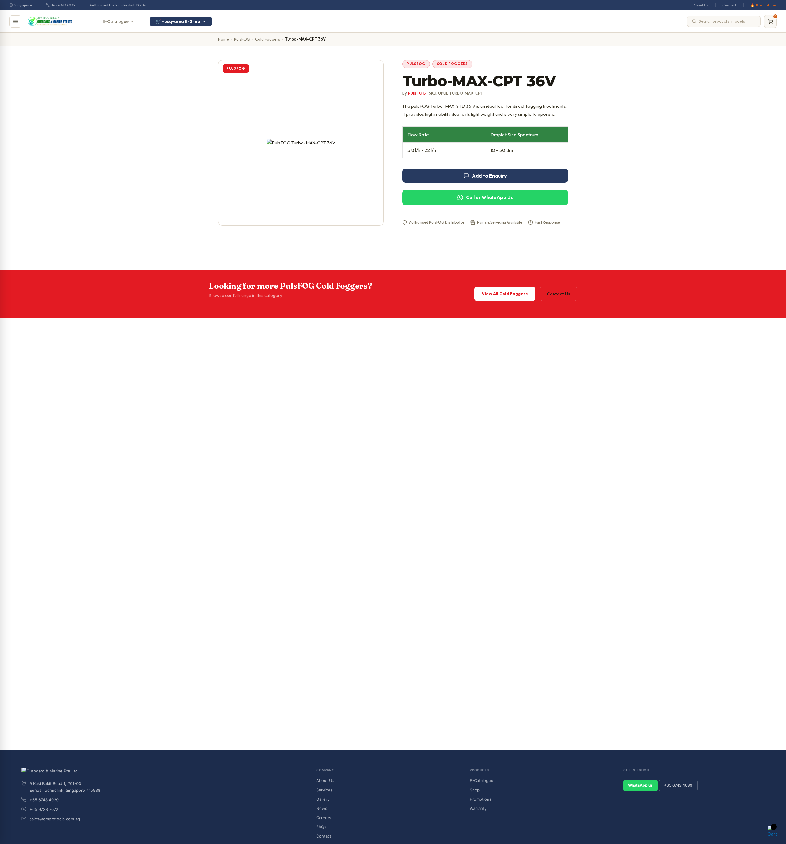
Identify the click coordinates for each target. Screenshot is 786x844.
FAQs (321, 826)
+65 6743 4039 (63, 5)
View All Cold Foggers (505, 293)
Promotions (766, 5)
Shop (475, 789)
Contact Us (558, 294)
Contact (729, 5)
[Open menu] (15, 21)
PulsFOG (242, 39)
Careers (323, 817)
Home (223, 39)
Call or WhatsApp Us (489, 197)
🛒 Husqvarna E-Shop (177, 21)
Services (324, 789)
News (321, 808)
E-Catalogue (116, 21)
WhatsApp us (640, 785)
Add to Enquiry (489, 176)
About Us (700, 5)
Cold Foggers (267, 39)
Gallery (322, 799)
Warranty (478, 808)
